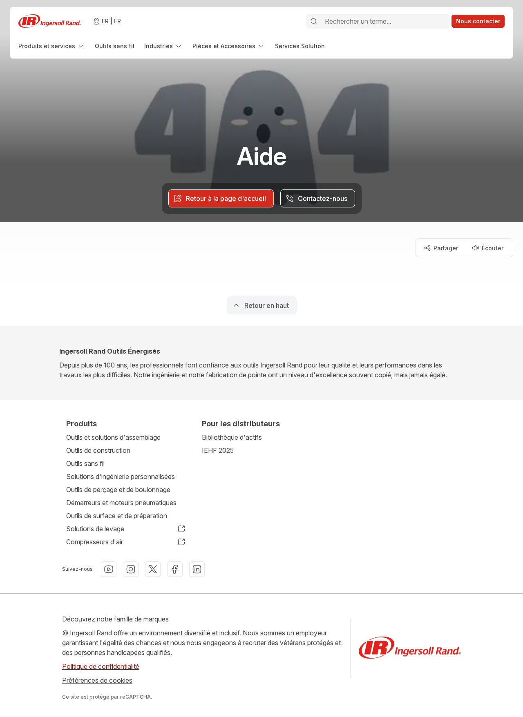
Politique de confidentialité (100, 666)
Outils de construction (98, 450)
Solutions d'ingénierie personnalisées (120, 476)
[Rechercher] (313, 21)
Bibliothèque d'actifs (232, 437)
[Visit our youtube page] (108, 569)
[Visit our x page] (153, 569)
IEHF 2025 (218, 450)
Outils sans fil (85, 463)
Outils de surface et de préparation (116, 516)
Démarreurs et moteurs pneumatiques (121, 503)
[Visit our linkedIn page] (197, 569)
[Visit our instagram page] (131, 569)
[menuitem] (51, 46)
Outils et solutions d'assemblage (113, 437)
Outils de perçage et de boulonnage (118, 489)
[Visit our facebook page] (175, 569)
